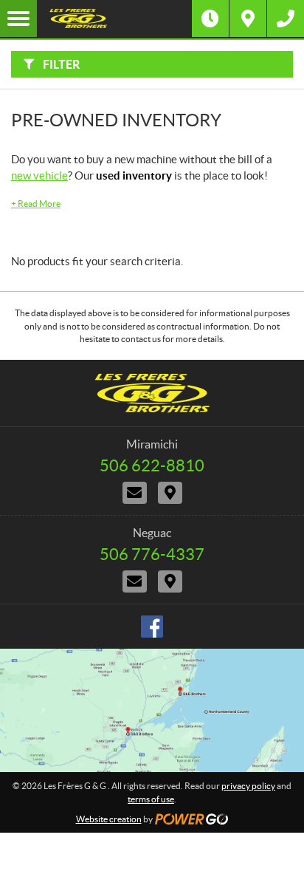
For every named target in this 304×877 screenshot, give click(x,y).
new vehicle (39, 175)
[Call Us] (285, 18)
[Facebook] (152, 626)
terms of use (151, 799)
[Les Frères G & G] (114, 18)
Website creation (109, 819)
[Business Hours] (210, 18)
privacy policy (248, 786)
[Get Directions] (247, 18)
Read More (36, 203)
